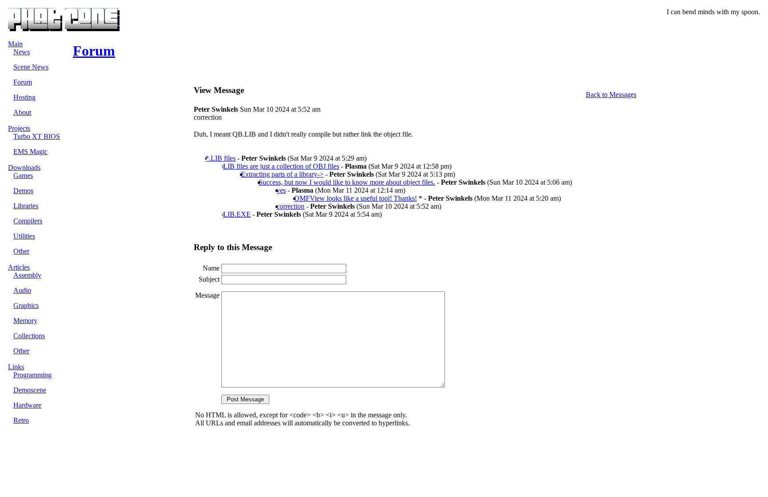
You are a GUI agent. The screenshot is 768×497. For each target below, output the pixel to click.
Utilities (24, 236)
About (22, 112)
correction (290, 206)
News (21, 52)
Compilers (27, 221)
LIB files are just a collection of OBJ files (281, 166)
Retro (21, 420)
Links (16, 367)
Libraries (25, 206)
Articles (19, 267)
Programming (32, 375)
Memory (25, 320)
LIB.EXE (237, 214)
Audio (22, 290)
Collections (29, 335)
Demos (23, 190)
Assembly (27, 275)
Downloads (24, 167)
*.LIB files (220, 158)
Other (21, 251)
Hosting (24, 97)
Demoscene (29, 390)
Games (23, 175)
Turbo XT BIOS (36, 136)
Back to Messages (611, 94)
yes (281, 190)
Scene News (30, 67)
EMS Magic (30, 151)
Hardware (27, 405)
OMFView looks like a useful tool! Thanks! (355, 198)
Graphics (26, 305)
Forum (22, 82)
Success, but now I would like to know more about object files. (347, 182)
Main (15, 44)
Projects (19, 128)
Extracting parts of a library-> (282, 174)
